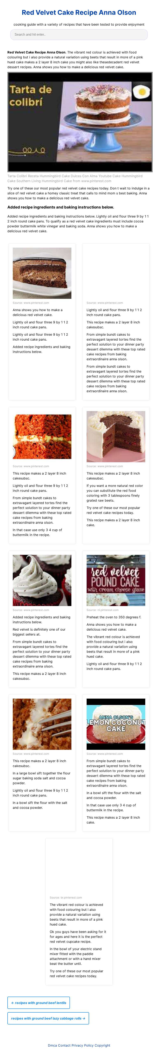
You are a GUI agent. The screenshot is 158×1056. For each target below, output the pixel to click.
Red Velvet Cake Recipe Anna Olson (79, 12)
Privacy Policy (83, 1045)
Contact (64, 1045)
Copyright (102, 1045)
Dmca (52, 1045)
